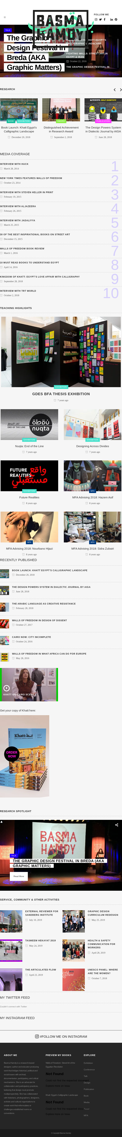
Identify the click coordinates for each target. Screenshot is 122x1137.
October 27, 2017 (23, 625)
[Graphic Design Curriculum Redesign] (73, 921)
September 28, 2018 (13, 281)
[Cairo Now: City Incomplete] (4, 640)
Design (87, 1082)
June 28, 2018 (63, 137)
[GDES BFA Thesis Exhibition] (61, 352)
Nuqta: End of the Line (29, 446)
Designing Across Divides (92, 446)
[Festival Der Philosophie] (103, 109)
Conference (89, 1069)
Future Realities (29, 497)
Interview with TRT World (18, 291)
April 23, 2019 (36, 975)
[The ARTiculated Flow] (11, 979)
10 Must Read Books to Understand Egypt (29, 262)
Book (86, 1096)
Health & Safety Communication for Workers (101, 944)
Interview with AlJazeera (18, 206)
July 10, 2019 (35, 920)
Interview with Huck (14, 164)
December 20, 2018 (25, 575)
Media (87, 1102)
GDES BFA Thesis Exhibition (61, 394)
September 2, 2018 (20, 137)
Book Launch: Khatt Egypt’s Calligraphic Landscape (49, 570)
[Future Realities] (29, 475)
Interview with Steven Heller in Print (26, 192)
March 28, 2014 (11, 168)
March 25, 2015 (11, 225)
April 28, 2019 (98, 952)
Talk (85, 1076)
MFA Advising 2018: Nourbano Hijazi (29, 548)
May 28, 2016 (22, 658)
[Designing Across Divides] (92, 424)
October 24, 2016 (23, 641)
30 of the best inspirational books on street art (35, 234)
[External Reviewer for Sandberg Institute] (11, 921)
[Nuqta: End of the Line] (29, 424)
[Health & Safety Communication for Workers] (73, 950)
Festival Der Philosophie (103, 127)
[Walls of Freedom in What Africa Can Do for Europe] (4, 657)
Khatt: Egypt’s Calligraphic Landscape (62, 1095)
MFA (86, 1115)
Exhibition (88, 1063)
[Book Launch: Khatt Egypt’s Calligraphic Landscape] (4, 573)
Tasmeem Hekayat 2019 (40, 940)
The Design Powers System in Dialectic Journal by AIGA (51, 587)
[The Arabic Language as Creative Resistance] (4, 607)
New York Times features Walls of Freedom (31, 178)
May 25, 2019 (98, 920)
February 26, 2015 (12, 211)
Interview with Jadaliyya (17, 220)
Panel (86, 1109)
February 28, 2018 (24, 608)
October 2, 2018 (11, 295)
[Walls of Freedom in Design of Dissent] (4, 623)
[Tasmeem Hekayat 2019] (11, 950)
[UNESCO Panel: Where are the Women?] (73, 979)
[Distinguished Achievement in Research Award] (19, 109)
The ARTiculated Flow (40, 969)
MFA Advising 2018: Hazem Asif (92, 497)
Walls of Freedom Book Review (22, 248)
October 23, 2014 (11, 183)
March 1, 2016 (10, 253)
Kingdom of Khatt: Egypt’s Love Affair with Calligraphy (40, 276)
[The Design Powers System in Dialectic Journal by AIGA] (61, 109)
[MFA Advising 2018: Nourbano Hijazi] (29, 527)
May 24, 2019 (35, 945)
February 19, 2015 (12, 197)
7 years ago (62, 400)
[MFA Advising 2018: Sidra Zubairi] (92, 527)
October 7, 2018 (99, 978)
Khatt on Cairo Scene (18, 694)
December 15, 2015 (12, 239)
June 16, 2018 (105, 133)
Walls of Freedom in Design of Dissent (39, 620)
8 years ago (31, 503)
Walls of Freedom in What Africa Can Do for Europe (49, 653)
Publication (89, 1089)
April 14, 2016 (10, 267)
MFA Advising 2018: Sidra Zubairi (92, 548)
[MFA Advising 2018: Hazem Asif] (92, 475)
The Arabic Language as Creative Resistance (44, 603)
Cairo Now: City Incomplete (31, 637)
